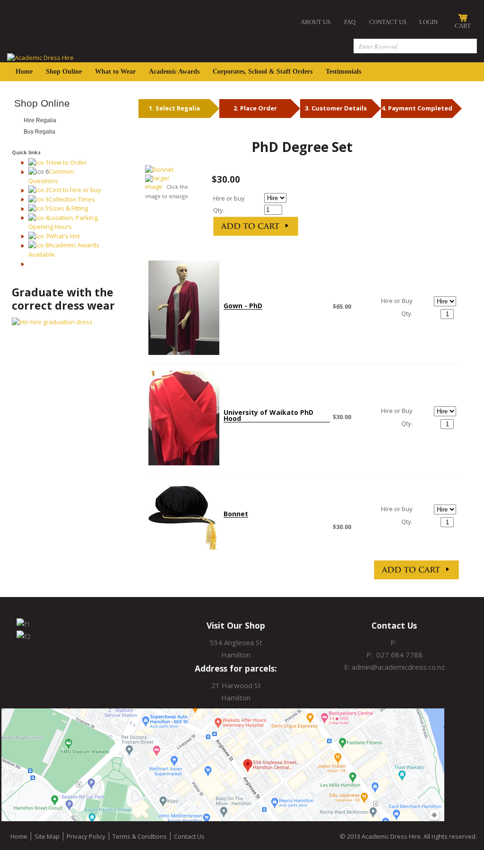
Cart (463, 25)
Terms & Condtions (139, 836)
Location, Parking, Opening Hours (63, 222)
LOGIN (428, 21)
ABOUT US (315, 21)
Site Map (47, 836)
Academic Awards (174, 71)
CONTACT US (387, 21)
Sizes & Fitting (68, 208)
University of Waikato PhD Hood (268, 415)
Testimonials (343, 71)
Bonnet (236, 513)
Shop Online (64, 71)
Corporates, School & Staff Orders (262, 71)
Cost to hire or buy (75, 189)
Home (24, 71)
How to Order (68, 162)
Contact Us (189, 836)
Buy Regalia (39, 131)
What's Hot (64, 236)
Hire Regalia (40, 120)
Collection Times (72, 199)
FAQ (349, 21)
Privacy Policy (86, 836)
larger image (157, 182)
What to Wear (115, 71)
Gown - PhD (243, 305)
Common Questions (51, 176)
